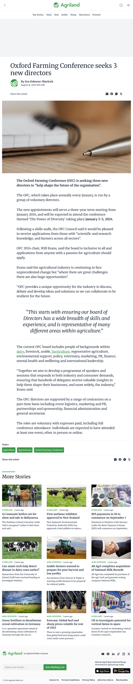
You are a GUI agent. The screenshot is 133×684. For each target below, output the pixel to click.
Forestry (96, 14)
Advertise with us (105, 680)
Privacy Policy (88, 680)
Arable (64, 14)
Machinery (84, 14)
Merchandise (122, 680)
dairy (20, 351)
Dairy (49, 14)
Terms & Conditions (70, 680)
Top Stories (38, 14)
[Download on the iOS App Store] (103, 670)
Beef (56, 14)
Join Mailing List (55, 667)
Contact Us (54, 680)
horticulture (61, 351)
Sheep (73, 14)
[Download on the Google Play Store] (121, 670)
